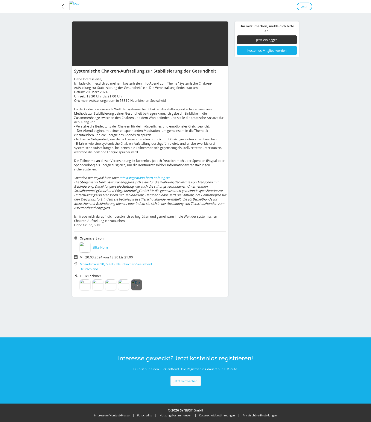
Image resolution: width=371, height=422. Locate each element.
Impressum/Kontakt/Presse (111, 415)
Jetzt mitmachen (186, 381)
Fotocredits (144, 415)
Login (304, 6)
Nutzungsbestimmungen (176, 415)
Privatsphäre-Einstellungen (260, 415)
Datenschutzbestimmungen (217, 415)
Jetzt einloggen (267, 40)
